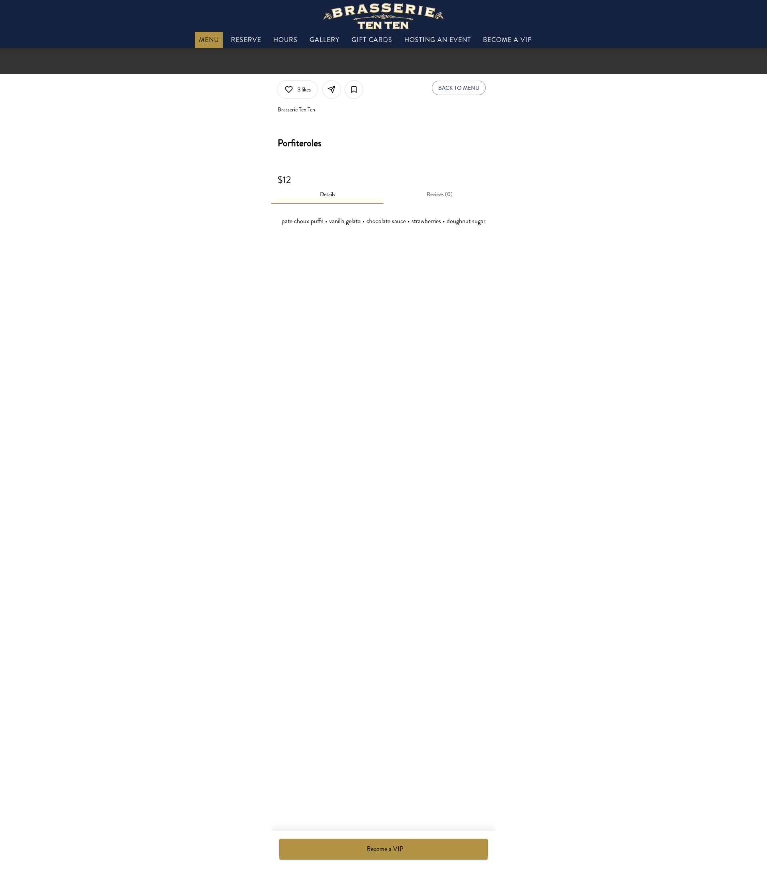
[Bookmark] (354, 89)
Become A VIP (507, 39)
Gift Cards (372, 39)
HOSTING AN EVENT (437, 39)
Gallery (325, 39)
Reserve (246, 39)
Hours (285, 39)
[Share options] (331, 89)
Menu (209, 39)
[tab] (327, 194)
